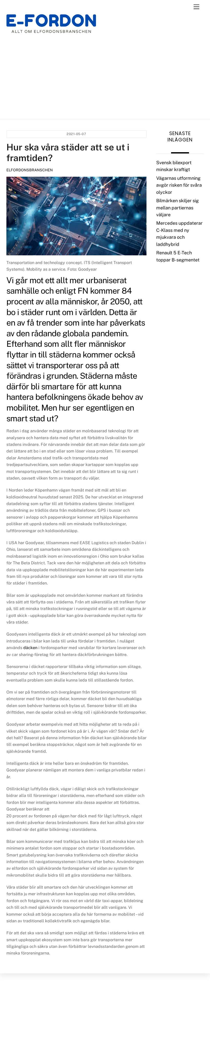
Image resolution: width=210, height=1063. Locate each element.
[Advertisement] (105, 76)
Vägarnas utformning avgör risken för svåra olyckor (179, 185)
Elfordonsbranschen (29, 170)
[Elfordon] (51, 27)
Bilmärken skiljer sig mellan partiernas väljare (177, 207)
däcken (30, 647)
